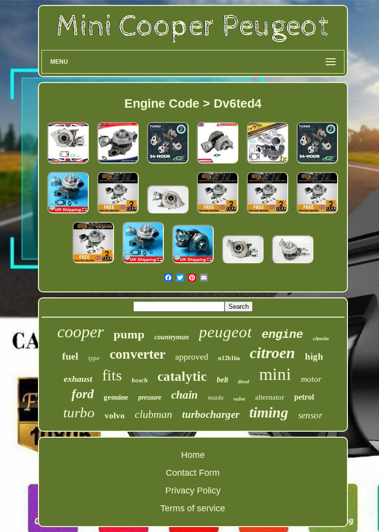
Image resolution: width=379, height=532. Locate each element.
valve (239, 399)
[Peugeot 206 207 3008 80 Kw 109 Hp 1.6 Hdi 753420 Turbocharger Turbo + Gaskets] (317, 213)
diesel (243, 381)
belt (222, 379)
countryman (171, 337)
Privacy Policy (193, 490)
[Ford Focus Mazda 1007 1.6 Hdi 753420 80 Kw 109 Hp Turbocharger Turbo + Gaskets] (118, 213)
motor (311, 379)
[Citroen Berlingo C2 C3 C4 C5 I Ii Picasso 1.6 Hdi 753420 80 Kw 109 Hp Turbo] (93, 263)
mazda (216, 397)
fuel (70, 356)
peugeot (225, 332)
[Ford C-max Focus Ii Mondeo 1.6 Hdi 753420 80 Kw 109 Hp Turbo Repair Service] (167, 163)
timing (268, 412)
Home (193, 455)
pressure (149, 397)
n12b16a (229, 358)
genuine (116, 397)
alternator (269, 397)
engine (282, 334)
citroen (272, 353)
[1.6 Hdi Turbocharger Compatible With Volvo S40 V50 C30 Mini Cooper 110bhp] (68, 163)
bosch (140, 380)
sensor (310, 415)
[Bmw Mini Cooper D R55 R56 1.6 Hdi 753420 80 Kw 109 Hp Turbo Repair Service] (317, 163)
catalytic (182, 376)
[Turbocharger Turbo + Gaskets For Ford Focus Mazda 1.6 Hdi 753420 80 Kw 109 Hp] (118, 163)
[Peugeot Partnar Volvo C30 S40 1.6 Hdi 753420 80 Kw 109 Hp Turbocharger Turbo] (267, 213)
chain (184, 395)
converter (137, 354)
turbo (79, 412)
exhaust (78, 379)
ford (83, 394)
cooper (80, 332)
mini (275, 374)
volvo (115, 415)
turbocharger (210, 414)
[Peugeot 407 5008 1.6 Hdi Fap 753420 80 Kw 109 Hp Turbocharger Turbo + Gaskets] (217, 213)
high (314, 356)
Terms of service (192, 508)
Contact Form (193, 473)
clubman (153, 414)
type (94, 358)
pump (129, 334)
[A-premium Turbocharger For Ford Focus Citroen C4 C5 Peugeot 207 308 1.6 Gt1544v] (267, 163)
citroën (321, 338)
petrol (304, 397)
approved (191, 357)
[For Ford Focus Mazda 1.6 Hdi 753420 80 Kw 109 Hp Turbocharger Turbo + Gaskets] (68, 213)
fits (112, 375)
